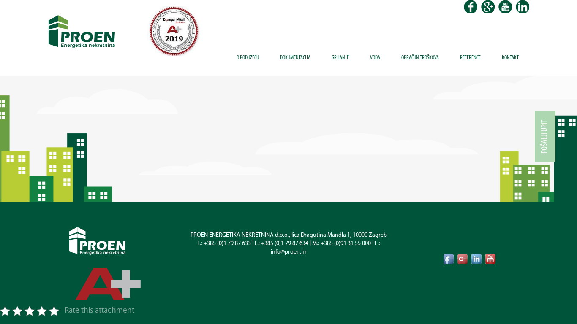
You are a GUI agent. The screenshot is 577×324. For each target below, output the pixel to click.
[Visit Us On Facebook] (448, 259)
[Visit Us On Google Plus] (462, 259)
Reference (470, 58)
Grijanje (340, 58)
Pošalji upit (545, 137)
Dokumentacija (295, 58)
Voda (375, 58)
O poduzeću (248, 58)
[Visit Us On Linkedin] (476, 259)
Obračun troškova (420, 58)
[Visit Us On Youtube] (490, 259)
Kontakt (510, 58)
